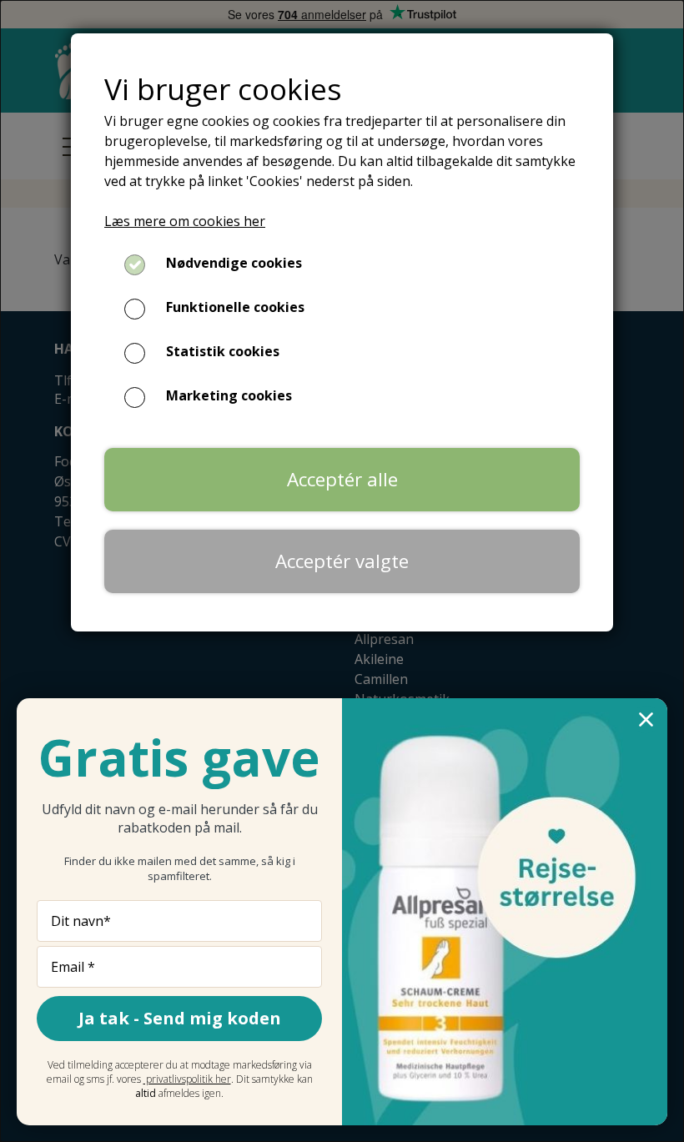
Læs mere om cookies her (184, 221)
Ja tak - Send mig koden (179, 1018)
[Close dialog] (646, 719)
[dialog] (342, 571)
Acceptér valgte (342, 561)
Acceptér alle (342, 479)
